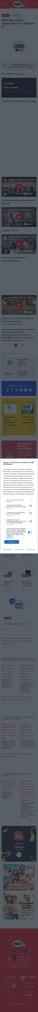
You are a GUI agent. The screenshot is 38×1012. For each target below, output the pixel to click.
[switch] (30, 506)
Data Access (19, 549)
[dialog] (19, 506)
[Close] (34, 463)
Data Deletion (7, 549)
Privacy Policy (31, 549)
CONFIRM (12, 541)
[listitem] (19, 500)
